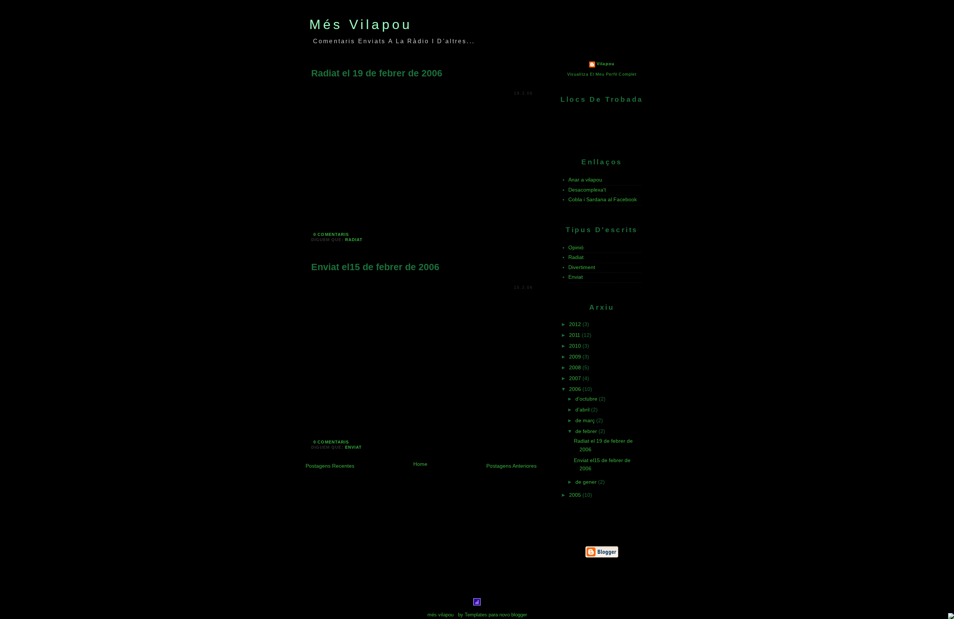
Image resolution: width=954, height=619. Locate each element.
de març (585, 420)
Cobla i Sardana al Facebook (602, 199)
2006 (575, 389)
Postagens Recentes (330, 466)
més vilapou (360, 24)
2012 (575, 324)
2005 (575, 495)
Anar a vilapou (585, 180)
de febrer (586, 431)
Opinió (576, 247)
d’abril (583, 410)
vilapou (605, 63)
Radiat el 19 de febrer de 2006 (376, 73)
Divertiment (581, 267)
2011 (575, 335)
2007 (575, 378)
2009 (575, 357)
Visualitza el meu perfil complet (601, 74)
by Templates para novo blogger (492, 615)
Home (420, 464)
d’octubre (587, 399)
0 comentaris (331, 234)
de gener (586, 482)
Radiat (354, 239)
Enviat (353, 447)
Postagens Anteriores (511, 466)
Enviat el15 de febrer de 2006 (375, 267)
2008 (575, 367)
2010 (575, 346)
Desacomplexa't (587, 190)
